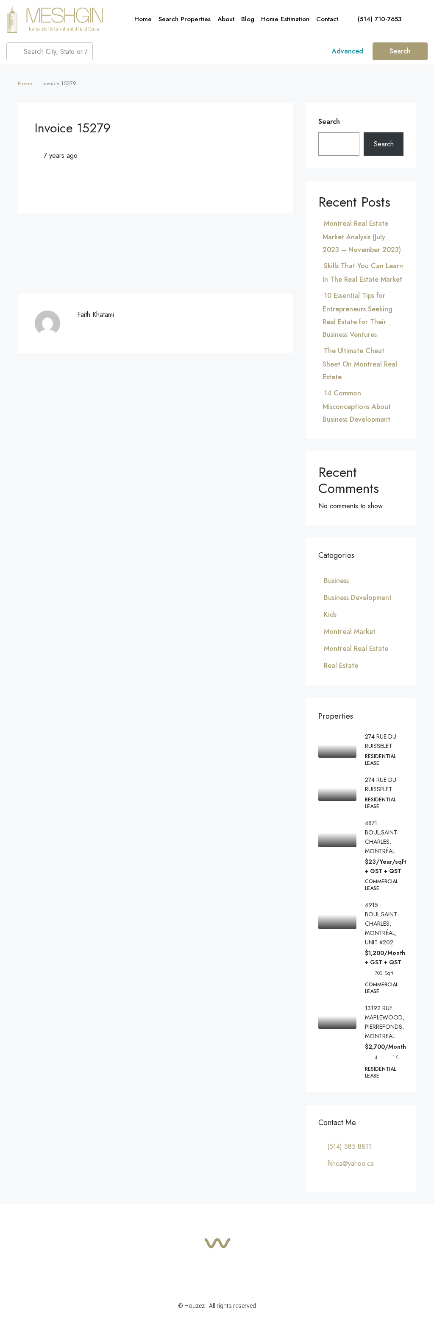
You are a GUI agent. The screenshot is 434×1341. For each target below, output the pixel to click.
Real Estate (341, 665)
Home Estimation (285, 19)
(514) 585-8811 (349, 1146)
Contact (327, 19)
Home (143, 19)
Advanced (346, 51)
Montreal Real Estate (356, 648)
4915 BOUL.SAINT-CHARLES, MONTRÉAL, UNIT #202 (382, 923)
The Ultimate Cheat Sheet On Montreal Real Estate (360, 364)
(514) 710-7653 (378, 19)
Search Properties (185, 19)
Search (400, 51)
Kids (330, 614)
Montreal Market (350, 631)
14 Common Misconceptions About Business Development (357, 406)
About (225, 19)
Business (336, 580)
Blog (247, 19)
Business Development (358, 597)
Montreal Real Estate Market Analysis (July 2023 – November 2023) (362, 236)
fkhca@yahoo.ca (350, 1163)
